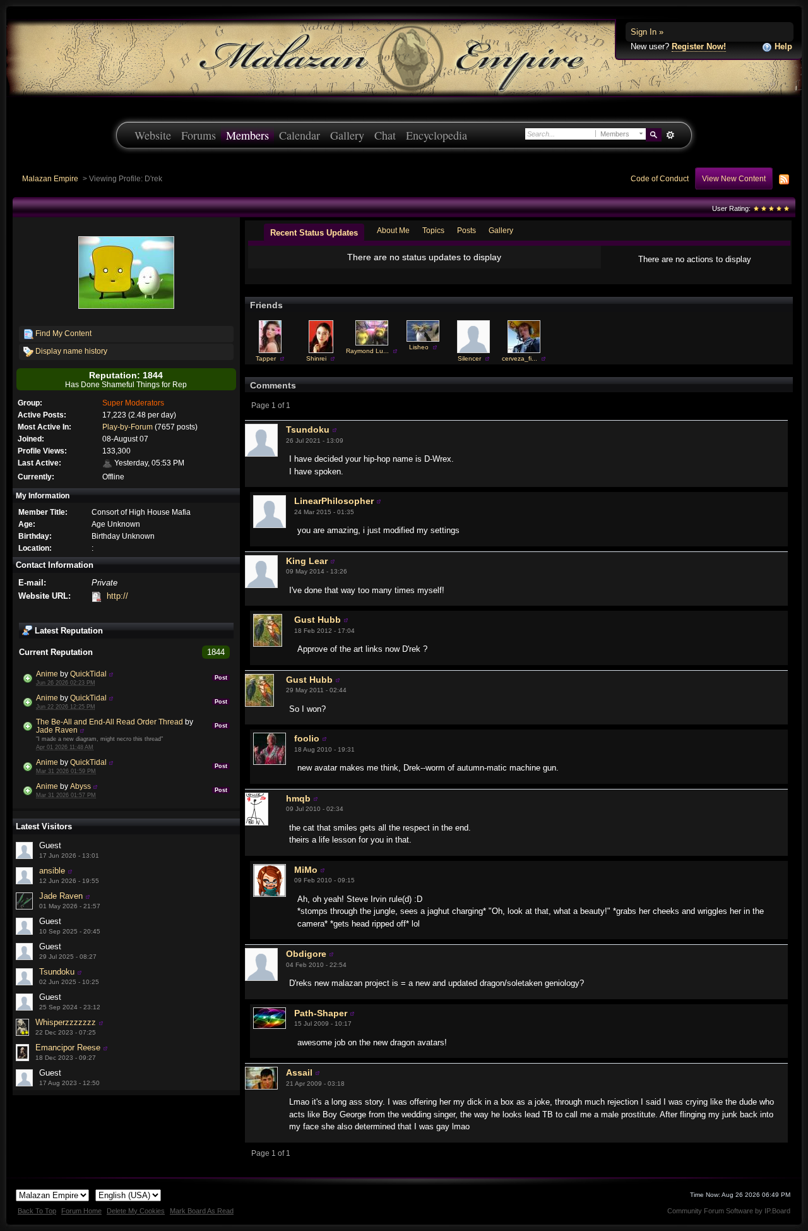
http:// (117, 596)
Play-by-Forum (127, 427)
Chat (385, 135)
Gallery (347, 135)
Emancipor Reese (67, 1047)
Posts (466, 230)
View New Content (734, 178)
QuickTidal (88, 674)
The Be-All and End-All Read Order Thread (109, 722)
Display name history (70, 351)
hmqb (298, 798)
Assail (299, 1072)
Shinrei (316, 358)
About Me (393, 230)
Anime (47, 674)
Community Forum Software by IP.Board (728, 1211)
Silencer (469, 358)
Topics (433, 230)
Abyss (80, 786)
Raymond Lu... (367, 350)
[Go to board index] (404, 57)
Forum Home (81, 1211)
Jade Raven (57, 730)
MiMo (306, 870)
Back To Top (37, 1211)
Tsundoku (56, 971)
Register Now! (699, 46)
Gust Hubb (317, 620)
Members (247, 135)
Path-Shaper (320, 1013)
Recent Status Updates (314, 232)
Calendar (299, 135)
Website (152, 135)
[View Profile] (111, 674)
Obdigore (306, 954)
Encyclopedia (436, 135)
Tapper (266, 358)
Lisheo (419, 347)
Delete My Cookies (136, 1211)
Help (782, 46)
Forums (198, 135)
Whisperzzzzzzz (65, 1022)
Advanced (670, 135)
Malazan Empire (50, 178)
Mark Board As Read (202, 1211)
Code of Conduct (660, 178)
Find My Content (62, 333)
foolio (306, 738)
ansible (52, 870)
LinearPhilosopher (334, 501)
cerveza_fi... (519, 358)
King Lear (307, 561)
